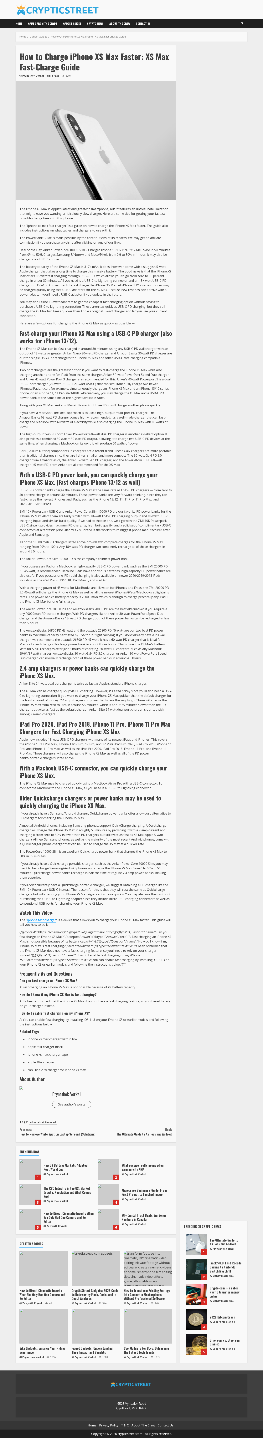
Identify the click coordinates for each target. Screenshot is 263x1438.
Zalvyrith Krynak (56, 1226)
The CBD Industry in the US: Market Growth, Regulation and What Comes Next (30, 1194)
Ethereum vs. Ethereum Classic (196, 1344)
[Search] (242, 23)
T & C (125, 1425)
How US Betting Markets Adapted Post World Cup (30, 1169)
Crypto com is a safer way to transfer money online (196, 1294)
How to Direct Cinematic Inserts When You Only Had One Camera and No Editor (30, 1219)
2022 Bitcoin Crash (196, 1319)
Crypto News (95, 23)
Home (19, 23)
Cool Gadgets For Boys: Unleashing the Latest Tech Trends (148, 1326)
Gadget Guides (72, 23)
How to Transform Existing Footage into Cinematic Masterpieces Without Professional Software (148, 1268)
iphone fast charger (41, 920)
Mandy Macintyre (223, 1276)
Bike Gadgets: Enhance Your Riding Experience (43, 1326)
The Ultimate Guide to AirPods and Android (144, 1131)
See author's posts (71, 1104)
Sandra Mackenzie (224, 1322)
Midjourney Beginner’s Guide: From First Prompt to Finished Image (108, 1194)
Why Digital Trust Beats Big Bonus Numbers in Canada (108, 1219)
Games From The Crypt (42, 23)
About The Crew (119, 23)
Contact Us (143, 23)
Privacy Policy (108, 1425)
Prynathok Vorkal (33, 75)
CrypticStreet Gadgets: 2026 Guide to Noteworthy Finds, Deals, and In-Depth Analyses (96, 1268)
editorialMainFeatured (43, 1122)
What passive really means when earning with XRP (108, 1169)
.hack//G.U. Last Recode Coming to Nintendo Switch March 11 (196, 1269)
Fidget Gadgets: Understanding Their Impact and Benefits (96, 1326)
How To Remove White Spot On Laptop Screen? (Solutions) (57, 1131)
